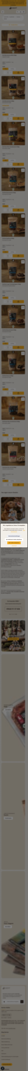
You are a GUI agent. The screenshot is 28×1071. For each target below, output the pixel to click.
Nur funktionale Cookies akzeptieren (14, 539)
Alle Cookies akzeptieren (14, 542)
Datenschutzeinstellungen (14, 536)
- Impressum (14, 545)
